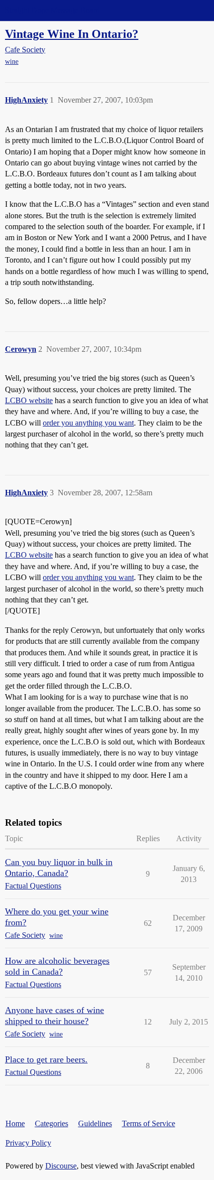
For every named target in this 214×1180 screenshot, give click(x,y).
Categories (51, 1123)
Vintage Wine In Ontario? (71, 33)
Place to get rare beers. (46, 1059)
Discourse (61, 1166)
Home (15, 1123)
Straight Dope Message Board (52, 10)
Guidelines (95, 1123)
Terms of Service (148, 1123)
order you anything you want (88, 423)
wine (11, 61)
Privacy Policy (28, 1143)
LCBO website (29, 400)
